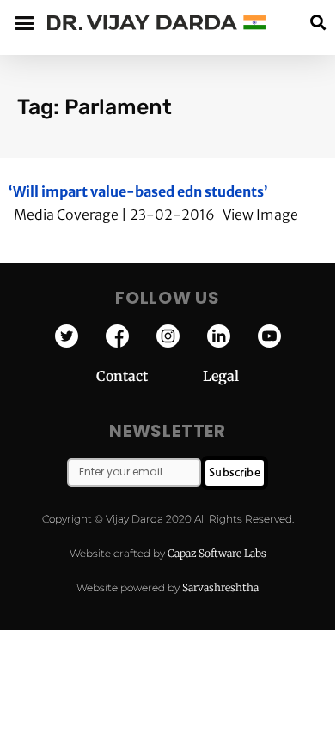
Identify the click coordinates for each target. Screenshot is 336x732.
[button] (317, 23)
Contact (149, 375)
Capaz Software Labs (217, 553)
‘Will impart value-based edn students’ (138, 191)
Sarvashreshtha (220, 587)
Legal (221, 375)
